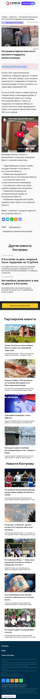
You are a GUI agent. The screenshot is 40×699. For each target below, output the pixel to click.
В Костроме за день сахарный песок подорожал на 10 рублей (20, 261)
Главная (4, 17)
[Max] (20, 219)
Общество (13, 17)
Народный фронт (15, 227)
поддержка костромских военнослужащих (17, 231)
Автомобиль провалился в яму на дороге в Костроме (20, 282)
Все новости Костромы (14, 22)
